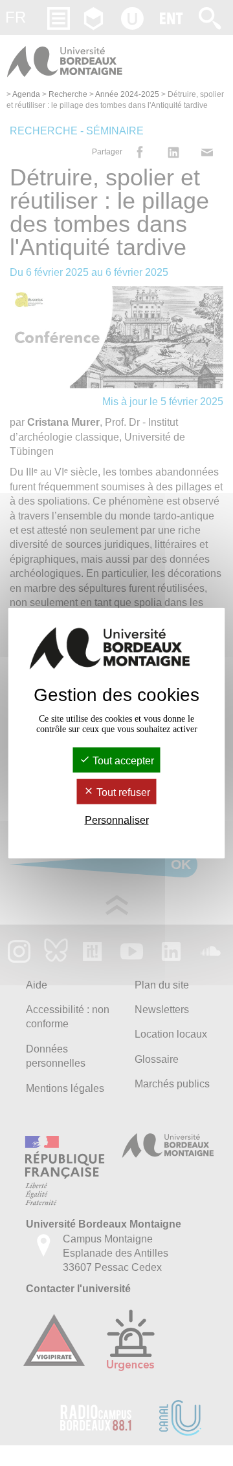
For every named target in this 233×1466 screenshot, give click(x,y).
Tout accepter (122, 760)
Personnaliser (117, 820)
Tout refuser (122, 792)
